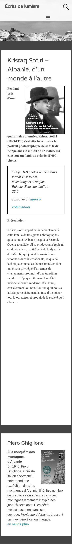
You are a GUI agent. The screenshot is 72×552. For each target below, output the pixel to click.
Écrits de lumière (22, 6)
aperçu (35, 199)
